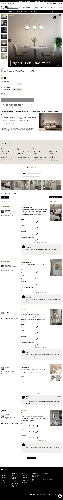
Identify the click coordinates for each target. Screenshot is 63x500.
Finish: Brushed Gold (5, 75)
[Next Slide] (61, 185)
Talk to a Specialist (57, 3)
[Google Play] (36, 479)
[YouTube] (51, 479)
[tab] (7, 111)
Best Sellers (28, 7)
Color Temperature (5, 87)
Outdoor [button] (36, 7)
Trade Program (15, 483)
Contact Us (24, 482)
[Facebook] (47, 479)
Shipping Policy (25, 479)
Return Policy (25, 480)
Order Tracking (25, 475)
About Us (13, 475)
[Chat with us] (60, 496)
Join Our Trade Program (12, 3)
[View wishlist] (57, 7)
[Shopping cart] (61, 7)
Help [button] (54, 7)
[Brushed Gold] (2, 78)
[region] (31, 185)
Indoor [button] (32, 7)
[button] (35, 40)
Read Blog (14, 480)
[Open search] (17, 7)
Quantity (3, 93)
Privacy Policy (16, 495)
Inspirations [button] (50, 7)
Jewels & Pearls (10, 212)
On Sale (46, 7)
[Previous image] (9, 40)
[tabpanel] (31, 124)
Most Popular (4, 477)
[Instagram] (44, 479)
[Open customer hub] (59, 7)
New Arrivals (42, 7)
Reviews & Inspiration (14, 478)
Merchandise (4, 485)
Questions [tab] (12, 194)
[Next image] (60, 40)
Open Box (3, 3)
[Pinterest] (45, 479)
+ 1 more (59, 324)
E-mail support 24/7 (47, 3)
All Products (3, 475)
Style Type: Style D (5, 81)
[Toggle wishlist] (60, 15)
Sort (51, 201)
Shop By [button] (23, 7)
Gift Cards (3, 484)
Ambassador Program (14, 486)
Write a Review (57, 197)
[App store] (36, 476)
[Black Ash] (5, 78)
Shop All (19, 7)
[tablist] (31, 111)
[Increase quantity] (8, 96)
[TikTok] (49, 479)
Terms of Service (5, 496)
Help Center (24, 477)
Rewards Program (15, 481)
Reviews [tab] (4, 194)
